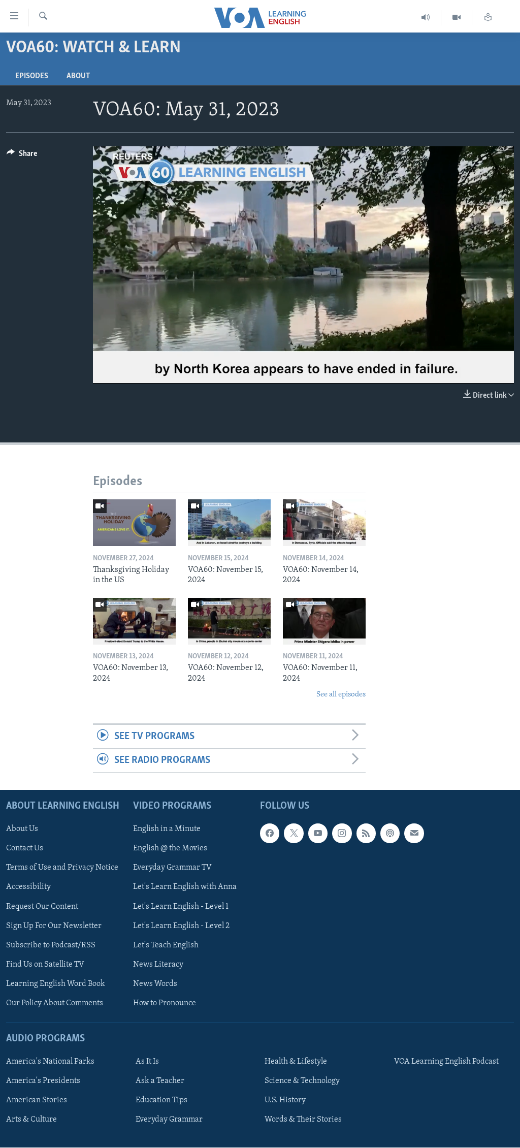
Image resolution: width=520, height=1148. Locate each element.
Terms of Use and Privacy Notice (62, 868)
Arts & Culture (31, 1120)
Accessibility (28, 887)
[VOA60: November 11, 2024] (324, 621)
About (78, 76)
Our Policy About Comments (54, 1003)
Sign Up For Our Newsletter (54, 926)
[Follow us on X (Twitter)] (293, 833)
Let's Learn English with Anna (185, 887)
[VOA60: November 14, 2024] (324, 522)
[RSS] (366, 833)
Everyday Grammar (169, 1120)
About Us (22, 829)
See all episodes (341, 694)
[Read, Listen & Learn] (488, 17)
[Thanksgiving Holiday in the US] (134, 522)
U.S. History (285, 1101)
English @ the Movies (170, 849)
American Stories (36, 1101)
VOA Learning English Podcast (446, 1062)
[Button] (22, 156)
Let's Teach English (166, 945)
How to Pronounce (164, 1003)
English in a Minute (167, 829)
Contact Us (24, 849)
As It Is (147, 1062)
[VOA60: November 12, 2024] (229, 621)
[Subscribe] (414, 833)
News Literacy (158, 965)
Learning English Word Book (55, 984)
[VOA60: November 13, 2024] (134, 621)
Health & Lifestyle (296, 1062)
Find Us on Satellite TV (45, 965)
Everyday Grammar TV (172, 868)
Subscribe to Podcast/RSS (50, 945)
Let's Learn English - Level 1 (181, 907)
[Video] (456, 17)
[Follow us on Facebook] (269, 833)
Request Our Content (42, 907)
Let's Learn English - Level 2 (181, 926)
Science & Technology (302, 1081)
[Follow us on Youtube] (318, 833)
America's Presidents (43, 1081)
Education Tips (161, 1101)
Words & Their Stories (303, 1120)
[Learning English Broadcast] (425, 17)
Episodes (31, 76)
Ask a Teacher (160, 1081)
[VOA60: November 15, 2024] (229, 522)
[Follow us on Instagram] (341, 833)
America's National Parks (50, 1062)
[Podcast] (390, 833)
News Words (155, 984)
